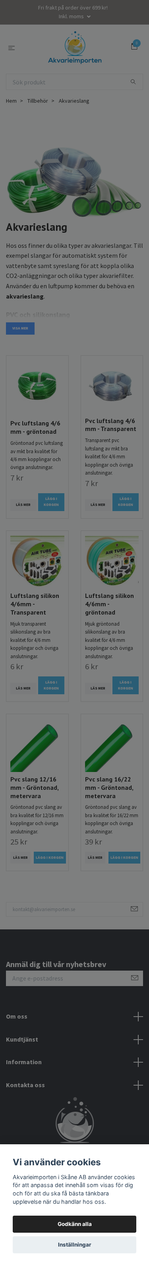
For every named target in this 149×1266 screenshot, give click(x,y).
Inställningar (74, 1244)
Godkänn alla (75, 1224)
